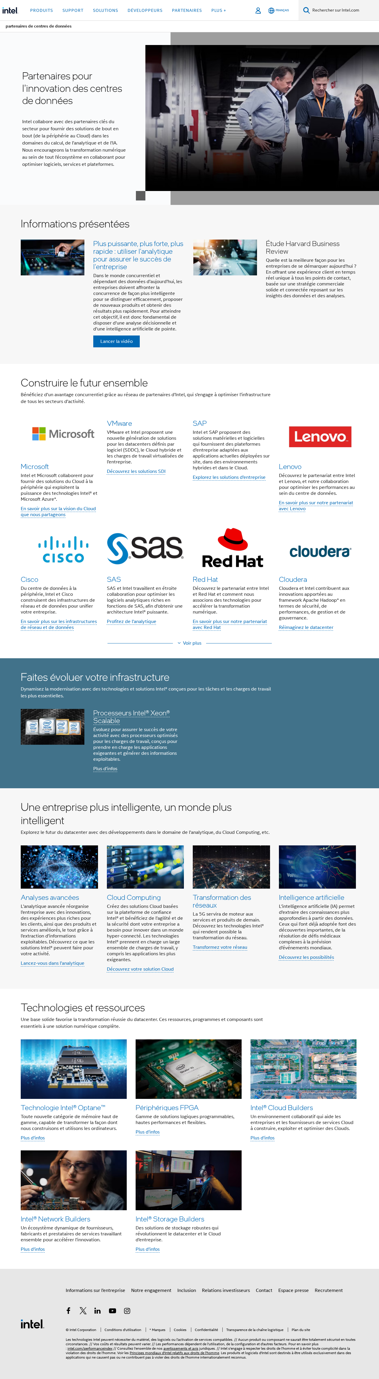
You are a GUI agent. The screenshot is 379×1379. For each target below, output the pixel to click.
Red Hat (205, 579)
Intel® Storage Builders (170, 1218)
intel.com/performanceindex (90, 1348)
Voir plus (192, 643)
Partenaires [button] (187, 10)
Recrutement (329, 1290)
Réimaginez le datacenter (306, 627)
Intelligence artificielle (311, 897)
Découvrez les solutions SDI (136, 471)
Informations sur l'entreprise (95, 1290)
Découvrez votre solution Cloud (140, 969)
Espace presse (293, 1290)
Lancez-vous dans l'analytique (52, 963)
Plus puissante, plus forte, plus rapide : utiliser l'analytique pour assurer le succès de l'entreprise (138, 255)
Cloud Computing (134, 897)
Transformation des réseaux (222, 900)
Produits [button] (41, 10)
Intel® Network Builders (55, 1218)
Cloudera (293, 579)
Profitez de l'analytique (131, 622)
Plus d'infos (105, 769)
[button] (189, 284)
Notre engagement (151, 1290)
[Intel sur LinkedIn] (98, 1311)
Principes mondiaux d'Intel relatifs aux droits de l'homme (174, 1353)
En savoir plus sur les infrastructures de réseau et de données (59, 624)
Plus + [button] (218, 10)
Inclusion (186, 1290)
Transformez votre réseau (220, 947)
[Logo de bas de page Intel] (32, 1324)
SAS (114, 579)
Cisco (29, 579)
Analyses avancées (50, 897)
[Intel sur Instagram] (127, 1311)
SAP (200, 423)
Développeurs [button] (145, 10)
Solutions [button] (105, 10)
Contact (264, 1290)
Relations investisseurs (226, 1290)
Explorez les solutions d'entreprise (229, 477)
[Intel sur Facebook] (68, 1311)
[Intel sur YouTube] (112, 1311)
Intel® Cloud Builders (281, 1107)
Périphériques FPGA (167, 1107)
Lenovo (290, 466)
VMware (119, 423)
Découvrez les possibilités (306, 957)
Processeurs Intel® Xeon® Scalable (131, 716)
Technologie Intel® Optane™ (63, 1107)
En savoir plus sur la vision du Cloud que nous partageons (58, 512)
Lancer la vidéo (116, 341)
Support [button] (72, 10)
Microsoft (35, 466)
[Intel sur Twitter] (83, 1311)
